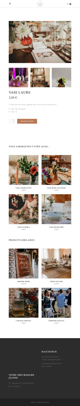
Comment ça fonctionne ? (50, 357)
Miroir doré (23, 281)
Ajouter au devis (27, 121)
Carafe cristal (23, 321)
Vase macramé (56, 227)
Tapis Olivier (56, 281)
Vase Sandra (23, 227)
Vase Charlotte (24, 188)
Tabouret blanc (56, 321)
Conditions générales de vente (52, 363)
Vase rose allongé (56, 188)
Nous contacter (47, 366)
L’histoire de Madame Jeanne (51, 360)
